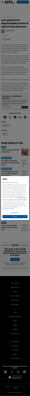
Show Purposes (15, 212)
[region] (15, 198)
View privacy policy (21, 197)
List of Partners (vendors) (8, 208)
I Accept (15, 216)
